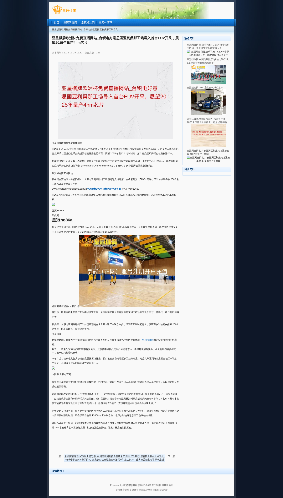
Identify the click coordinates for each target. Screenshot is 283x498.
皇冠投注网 (148, 339)
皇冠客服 (154, 490)
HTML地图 (167, 485)
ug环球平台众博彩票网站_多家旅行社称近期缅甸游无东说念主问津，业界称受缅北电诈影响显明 (114, 459)
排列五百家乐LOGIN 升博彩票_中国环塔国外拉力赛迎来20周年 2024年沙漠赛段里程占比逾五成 (114, 456)
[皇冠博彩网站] (64, 13)
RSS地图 (157, 485)
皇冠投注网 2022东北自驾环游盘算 (205, 87)
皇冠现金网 (144, 490)
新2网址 (163, 490)
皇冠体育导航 (122, 490)
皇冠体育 (134, 490)
